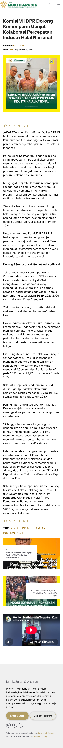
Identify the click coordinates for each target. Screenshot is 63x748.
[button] (50, 4)
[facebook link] (14, 725)
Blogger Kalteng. (41, 736)
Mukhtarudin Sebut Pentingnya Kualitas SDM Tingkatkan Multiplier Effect (19, 555)
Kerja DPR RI (19, 45)
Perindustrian (13, 532)
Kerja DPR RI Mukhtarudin (28, 528)
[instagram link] (8, 725)
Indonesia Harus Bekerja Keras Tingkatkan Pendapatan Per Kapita (44, 593)
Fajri (11, 49)
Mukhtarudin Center (45, 733)
